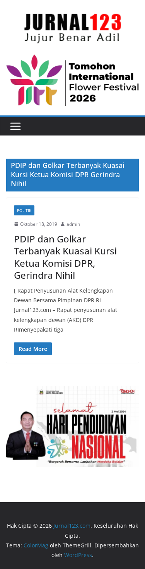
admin (73, 224)
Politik (24, 210)
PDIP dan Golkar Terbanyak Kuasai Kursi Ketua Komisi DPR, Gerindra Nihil (65, 256)
